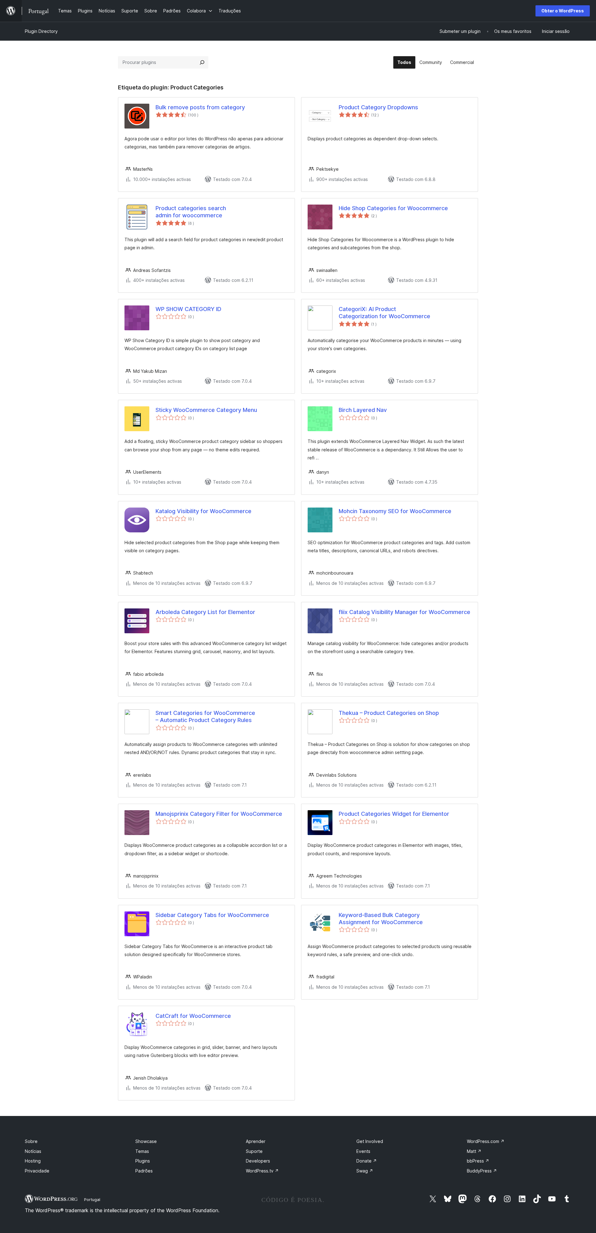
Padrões (144, 1170)
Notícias (33, 1151)
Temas (142, 1151)
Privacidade (37, 1170)
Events (363, 1151)
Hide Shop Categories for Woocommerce (393, 208)
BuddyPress (482, 1170)
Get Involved (369, 1141)
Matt (474, 1151)
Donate (366, 1160)
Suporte (254, 1151)
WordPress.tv (262, 1170)
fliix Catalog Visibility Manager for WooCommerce (404, 612)
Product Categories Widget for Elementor (394, 814)
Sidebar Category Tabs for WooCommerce (212, 915)
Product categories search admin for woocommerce (191, 212)
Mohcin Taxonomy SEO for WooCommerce (395, 511)
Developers (258, 1160)
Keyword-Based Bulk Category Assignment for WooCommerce (381, 918)
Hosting (33, 1160)
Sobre (31, 1141)
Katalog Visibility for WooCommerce (203, 511)
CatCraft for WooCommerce (193, 1016)
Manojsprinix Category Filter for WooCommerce (219, 814)
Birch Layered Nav (363, 410)
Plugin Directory (41, 31)
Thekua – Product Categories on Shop (389, 713)
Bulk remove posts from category (200, 107)
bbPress (478, 1160)
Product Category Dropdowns (378, 107)
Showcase (146, 1141)
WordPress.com (485, 1141)
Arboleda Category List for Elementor (205, 612)
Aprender (255, 1141)
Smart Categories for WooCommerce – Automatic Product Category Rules (205, 716)
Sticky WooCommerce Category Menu (206, 410)
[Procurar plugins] (202, 62)
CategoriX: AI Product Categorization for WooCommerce (384, 312)
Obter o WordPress (562, 10)
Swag (364, 1170)
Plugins (142, 1160)
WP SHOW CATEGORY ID (188, 309)
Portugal (92, 1199)
